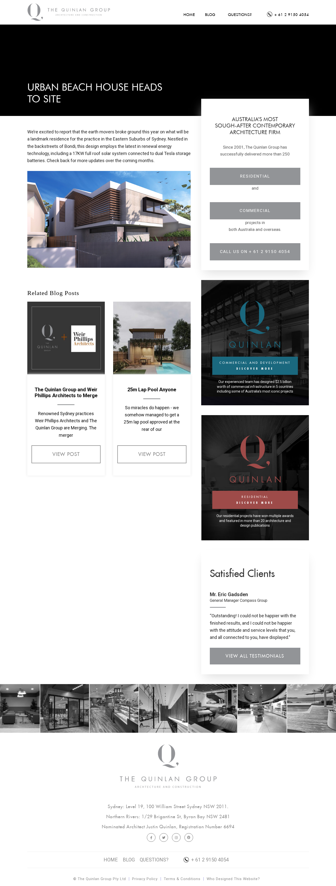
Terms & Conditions (182, 879)
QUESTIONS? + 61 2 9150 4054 (184, 860)
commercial (255, 210)
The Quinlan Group (69, 12)
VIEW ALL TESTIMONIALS (255, 656)
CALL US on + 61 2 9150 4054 (255, 251)
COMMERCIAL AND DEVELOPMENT (254, 365)
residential (255, 176)
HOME (111, 860)
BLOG (129, 860)
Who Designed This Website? (233, 879)
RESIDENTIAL (255, 500)
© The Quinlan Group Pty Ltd (99, 879)
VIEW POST (66, 454)
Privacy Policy (145, 879)
